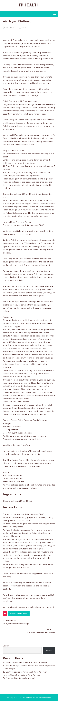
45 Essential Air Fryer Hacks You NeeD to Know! (25, 662)
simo (24, 27)
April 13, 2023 (11, 27)
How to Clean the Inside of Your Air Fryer (22, 675)
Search (6, 645)
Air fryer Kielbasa (18, 614)
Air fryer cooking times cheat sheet (19, 678)
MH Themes (46, 698)
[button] (54, 14)
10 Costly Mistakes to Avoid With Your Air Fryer (25, 672)
